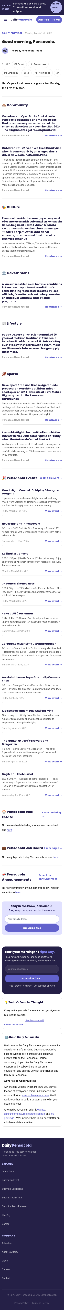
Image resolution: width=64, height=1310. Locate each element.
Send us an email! (34, 1020)
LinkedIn (13, 72)
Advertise (7, 1243)
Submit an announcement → (49, 876)
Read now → (55, 7)
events (41, 1109)
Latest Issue (8, 1171)
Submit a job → (53, 848)
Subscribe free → (32, 978)
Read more (52, 135)
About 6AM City (10, 1252)
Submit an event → (51, 478)
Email (21, 64)
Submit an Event (10, 1180)
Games (5, 1224)
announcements (13, 1113)
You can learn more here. (35, 1095)
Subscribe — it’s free (49, 19)
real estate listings (34, 1113)
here (9, 829)
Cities (5, 1260)
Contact (6, 1278)
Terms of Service (41, 1303)
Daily (21, 20)
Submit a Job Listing (12, 1189)
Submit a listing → (51, 814)
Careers (6, 1269)
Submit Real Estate (12, 1197)
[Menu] (5, 19)
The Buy (6, 1215)
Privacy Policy (21, 1303)
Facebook (40, 64)
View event (52, 511)
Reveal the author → (14, 1024)
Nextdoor (44, 72)
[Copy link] (57, 72)
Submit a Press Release (14, 1206)
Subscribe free (32, 928)
